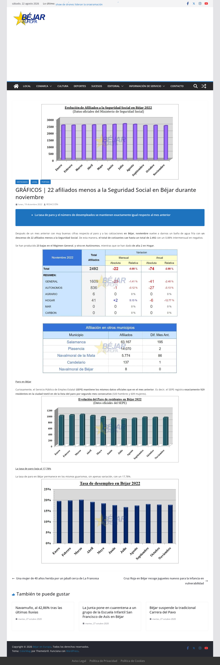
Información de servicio (145, 86)
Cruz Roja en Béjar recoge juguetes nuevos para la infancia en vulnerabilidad (164, 580)
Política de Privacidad (103, 661)
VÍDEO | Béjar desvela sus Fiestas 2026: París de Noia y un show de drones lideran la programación (89, 5)
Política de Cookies (133, 661)
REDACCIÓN (52, 204)
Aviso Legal (79, 661)
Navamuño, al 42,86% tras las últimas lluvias (38, 609)
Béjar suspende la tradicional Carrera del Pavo (173, 609)
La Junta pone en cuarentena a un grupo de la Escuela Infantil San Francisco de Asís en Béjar (109, 612)
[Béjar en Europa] (16, 86)
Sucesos (96, 86)
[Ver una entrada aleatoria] (204, 86)
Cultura (62, 86)
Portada (45, 182)
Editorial (114, 86)
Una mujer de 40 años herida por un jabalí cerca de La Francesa (57, 578)
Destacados (22, 182)
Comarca (42, 86)
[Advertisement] (110, 55)
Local (27, 86)
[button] (50, 86)
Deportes (80, 86)
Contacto (177, 86)
